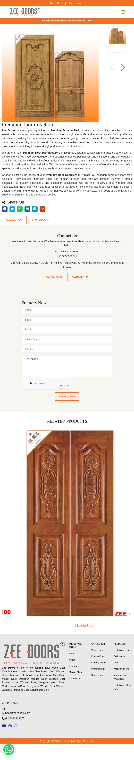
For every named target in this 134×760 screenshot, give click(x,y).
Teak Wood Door (122, 650)
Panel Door (97, 650)
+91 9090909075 (14, 718)
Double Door (56, 3)
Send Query (67, 396)
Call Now (16, 219)
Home (72, 653)
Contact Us (74, 678)
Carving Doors (98, 662)
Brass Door (97, 675)
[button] (123, 67)
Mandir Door (67, 625)
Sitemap (73, 666)
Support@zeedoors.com (16, 713)
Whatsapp (41, 219)
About (72, 659)
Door (116, 662)
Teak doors (119, 656)
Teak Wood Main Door (122, 687)
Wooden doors (121, 668)
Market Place (76, 672)
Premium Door (98, 668)
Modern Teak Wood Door (120, 677)
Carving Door (75, 3)
